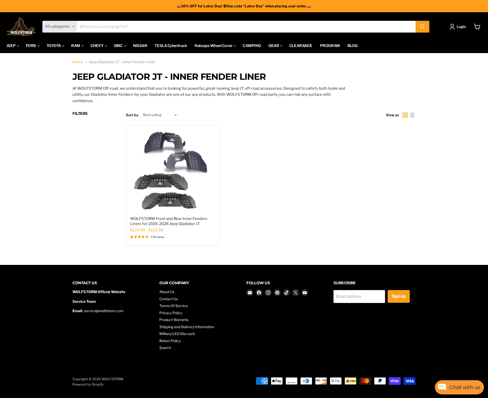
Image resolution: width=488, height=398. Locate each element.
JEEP (11, 45)
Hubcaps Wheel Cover (213, 45)
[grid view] (405, 115)
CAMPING (252, 45)
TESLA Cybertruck (171, 45)
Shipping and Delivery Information (186, 327)
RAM (76, 45)
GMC (118, 45)
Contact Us (168, 299)
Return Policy (170, 341)
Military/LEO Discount (177, 333)
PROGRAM (330, 45)
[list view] (412, 115)
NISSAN (140, 45)
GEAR (274, 45)
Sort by (132, 115)
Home (77, 62)
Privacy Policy (170, 313)
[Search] (422, 27)
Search (165, 347)
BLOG (352, 45)
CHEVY (97, 45)
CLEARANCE (300, 45)
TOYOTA (54, 45)
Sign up (398, 296)
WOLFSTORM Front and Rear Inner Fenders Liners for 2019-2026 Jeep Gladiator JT (168, 221)
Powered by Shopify (88, 384)
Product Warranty (174, 319)
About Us (166, 292)
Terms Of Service (173, 306)
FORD (31, 45)
